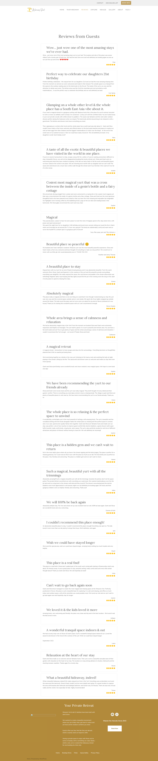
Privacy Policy (95, 753)
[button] (130, 9)
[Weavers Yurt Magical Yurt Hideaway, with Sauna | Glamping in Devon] (36, 9)
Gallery (112, 10)
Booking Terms (66, 753)
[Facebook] (112, 714)
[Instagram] (116, 714)
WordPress (43, 759)
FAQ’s (76, 753)
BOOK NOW (126, 3)
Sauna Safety (84, 753)
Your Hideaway (73, 10)
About (120, 10)
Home (62, 10)
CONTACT (100, 3)
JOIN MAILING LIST (112, 3)
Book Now (114, 728)
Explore (94, 10)
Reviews (84, 10)
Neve (28, 759)
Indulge (103, 10)
